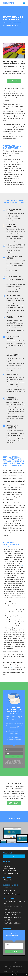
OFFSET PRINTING (13, 295)
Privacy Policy (8, 880)
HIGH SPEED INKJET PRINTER (13, 210)
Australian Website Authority (13, 891)
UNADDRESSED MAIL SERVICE (14, 337)
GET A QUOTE (14, 81)
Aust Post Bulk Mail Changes (12, 923)
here (21, 565)
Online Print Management (12, 894)
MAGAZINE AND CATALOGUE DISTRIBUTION (12, 426)
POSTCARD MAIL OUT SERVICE (14, 257)
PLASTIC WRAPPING (13, 277)
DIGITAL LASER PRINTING (15, 245)
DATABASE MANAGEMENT (11, 225)
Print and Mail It (9, 888)
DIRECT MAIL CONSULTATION (12, 398)
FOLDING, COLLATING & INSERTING (15, 317)
